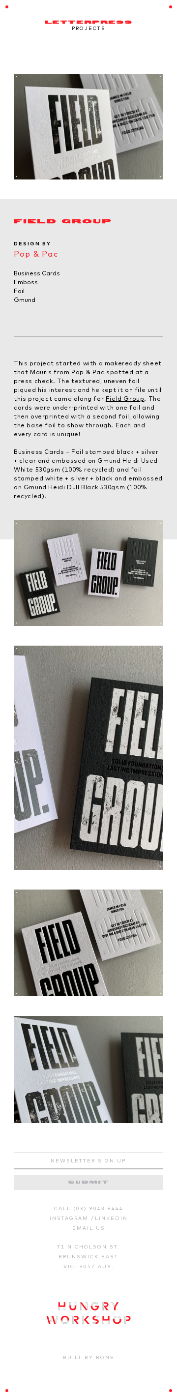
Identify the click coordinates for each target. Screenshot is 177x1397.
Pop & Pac (36, 254)
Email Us (88, 1228)
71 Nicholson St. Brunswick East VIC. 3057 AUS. (88, 1257)
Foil (19, 291)
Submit (88, 1182)
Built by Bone (89, 1357)
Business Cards (37, 273)
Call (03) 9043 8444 (88, 1208)
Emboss (26, 282)
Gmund (24, 299)
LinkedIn (111, 1218)
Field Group (125, 398)
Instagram (70, 1218)
